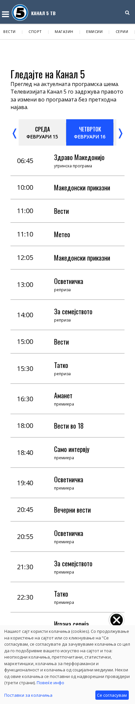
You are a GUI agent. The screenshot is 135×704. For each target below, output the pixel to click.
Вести (9, 31)
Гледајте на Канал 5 (47, 74)
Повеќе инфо (50, 683)
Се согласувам (112, 695)
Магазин (64, 31)
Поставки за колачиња (28, 695)
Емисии (94, 31)
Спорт (35, 31)
